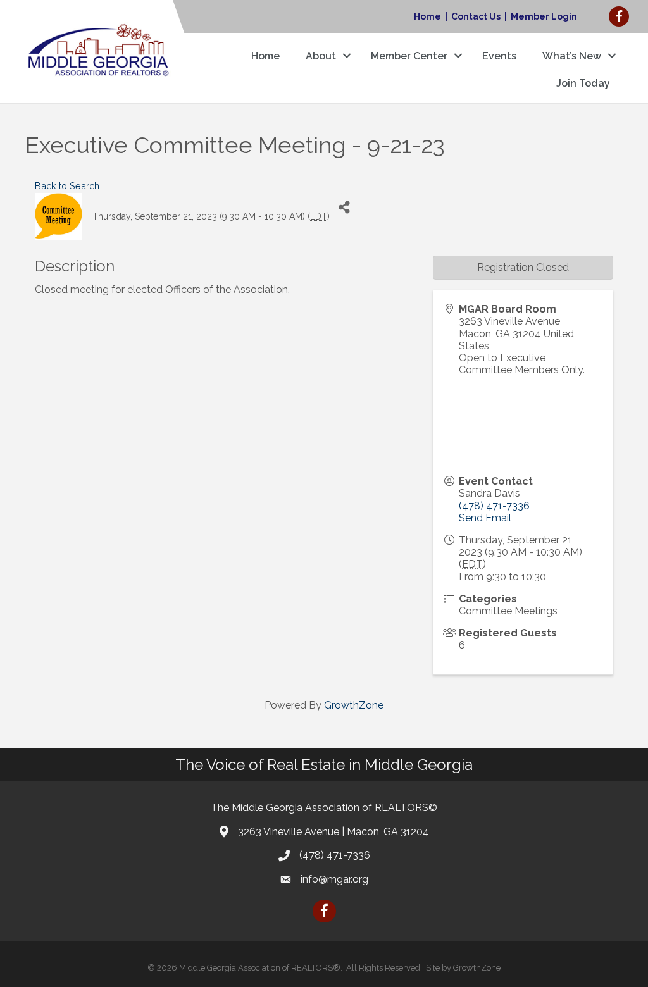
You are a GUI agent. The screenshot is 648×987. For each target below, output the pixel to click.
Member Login (544, 16)
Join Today (583, 83)
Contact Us (476, 16)
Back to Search (67, 185)
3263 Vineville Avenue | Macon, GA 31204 (333, 832)
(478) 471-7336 (494, 506)
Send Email (485, 518)
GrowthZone (353, 705)
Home (427, 16)
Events (499, 56)
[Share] (344, 207)
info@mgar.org (334, 879)
